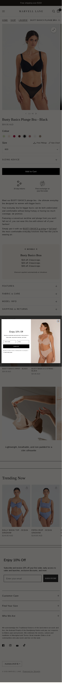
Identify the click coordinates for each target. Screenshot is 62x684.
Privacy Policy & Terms (8, 352)
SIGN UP (16, 346)
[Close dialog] (58, 321)
